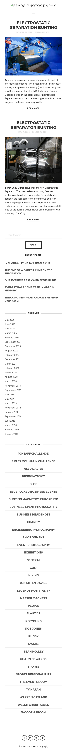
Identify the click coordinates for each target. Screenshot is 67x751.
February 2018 (12, 429)
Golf (33, 567)
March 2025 (11, 333)
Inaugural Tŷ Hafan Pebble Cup (27, 263)
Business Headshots (33, 514)
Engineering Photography (33, 529)
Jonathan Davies (33, 582)
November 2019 (13, 385)
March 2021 (11, 363)
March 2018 (11, 425)
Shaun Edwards (33, 659)
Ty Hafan (33, 689)
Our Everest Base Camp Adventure (30, 280)
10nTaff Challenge (33, 453)
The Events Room (33, 681)
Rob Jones (33, 628)
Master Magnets (33, 598)
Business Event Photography (33, 506)
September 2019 (13, 390)
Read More (33, 108)
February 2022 (12, 355)
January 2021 (11, 372)
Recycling (33, 621)
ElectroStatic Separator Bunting (33, 125)
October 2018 (12, 412)
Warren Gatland (33, 697)
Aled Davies (33, 468)
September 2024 (13, 341)
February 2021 (12, 368)
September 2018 (13, 416)
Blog (33, 484)
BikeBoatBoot (33, 476)
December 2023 (13, 346)
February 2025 (12, 337)
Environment (33, 537)
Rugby (33, 636)
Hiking (33, 575)
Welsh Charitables (33, 704)
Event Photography (33, 544)
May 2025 (9, 328)
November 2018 (13, 407)
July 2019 (9, 394)
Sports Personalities (33, 674)
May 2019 (9, 399)
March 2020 (11, 381)
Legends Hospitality (33, 590)
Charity (33, 521)
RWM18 (33, 643)
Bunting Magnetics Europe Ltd (33, 499)
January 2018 (11, 434)
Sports (33, 666)
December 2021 (13, 359)
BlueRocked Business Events (33, 491)
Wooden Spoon (33, 712)
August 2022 (11, 350)
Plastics (33, 613)
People (33, 605)
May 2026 (9, 319)
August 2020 (11, 377)
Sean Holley (33, 651)
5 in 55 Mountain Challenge (33, 461)
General (33, 560)
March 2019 (11, 403)
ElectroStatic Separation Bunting (33, 25)
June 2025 (10, 324)
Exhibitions (33, 552)
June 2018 (10, 420)
